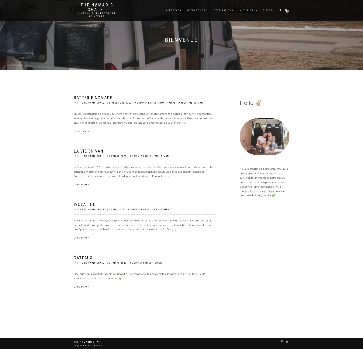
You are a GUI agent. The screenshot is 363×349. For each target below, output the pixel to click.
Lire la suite (80, 131)
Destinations (223, 10)
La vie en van (88, 151)
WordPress (100, 345)
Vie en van (248, 10)
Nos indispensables (173, 102)
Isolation (85, 204)
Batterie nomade (93, 97)
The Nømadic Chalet (97, 7)
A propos (173, 10)
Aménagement (196, 10)
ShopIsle (78, 345)
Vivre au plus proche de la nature (97, 15)
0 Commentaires (145, 102)
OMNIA (158, 263)
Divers (267, 10)
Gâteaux (83, 258)
